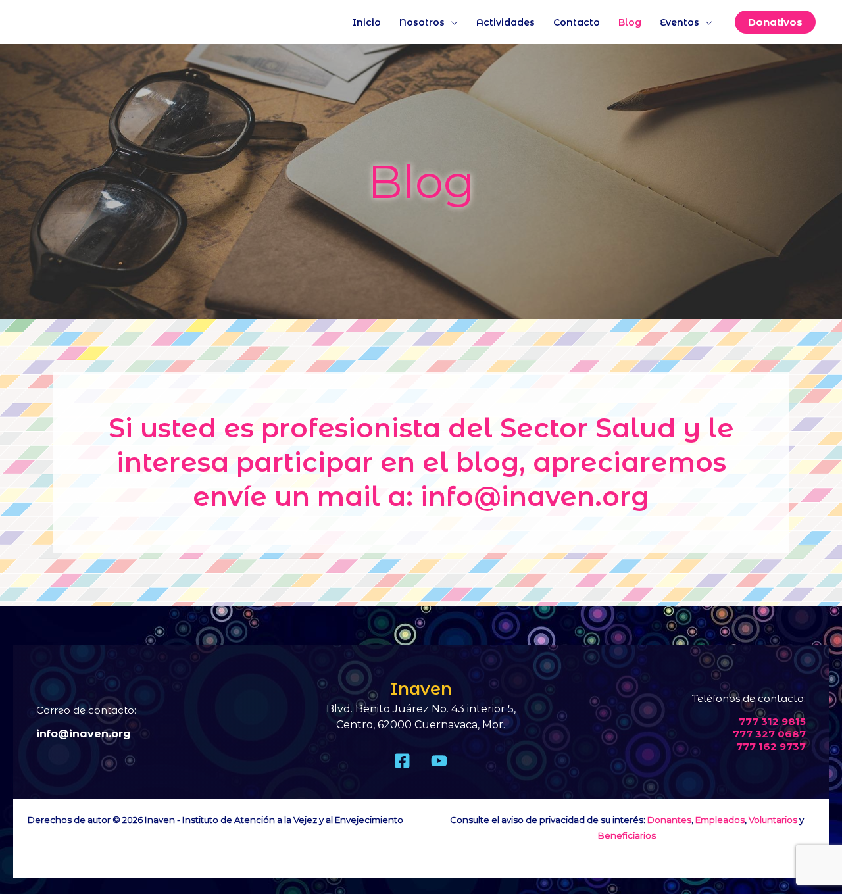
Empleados (720, 819)
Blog (629, 22)
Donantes (669, 819)
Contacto (576, 22)
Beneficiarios (627, 835)
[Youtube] (439, 761)
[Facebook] (402, 761)
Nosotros (422, 22)
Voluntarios (773, 819)
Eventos (679, 22)
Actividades (505, 22)
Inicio (366, 22)
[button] (775, 22)
